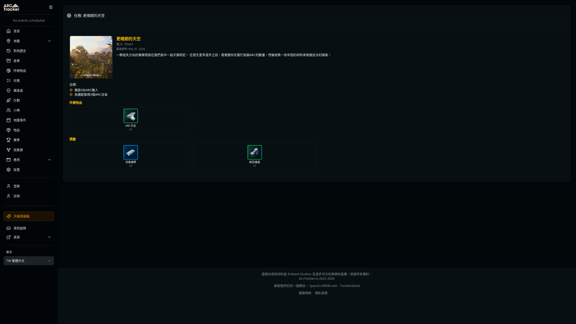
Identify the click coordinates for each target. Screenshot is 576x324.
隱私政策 (321, 293)
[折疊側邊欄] (51, 7)
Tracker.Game (350, 286)
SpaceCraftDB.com (323, 286)
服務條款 (305, 293)
